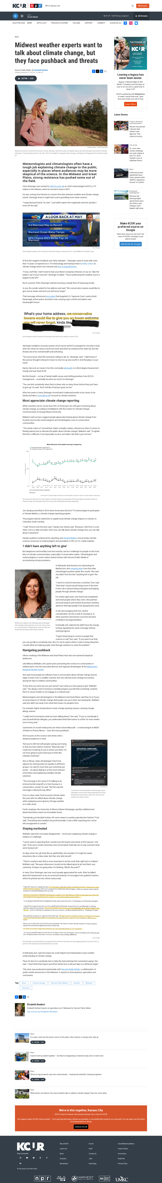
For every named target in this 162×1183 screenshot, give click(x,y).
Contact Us (92, 1154)
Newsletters (64, 1163)
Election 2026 (19, 23)
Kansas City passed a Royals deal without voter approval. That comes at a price (137, 131)
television (26, 988)
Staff (91, 1149)
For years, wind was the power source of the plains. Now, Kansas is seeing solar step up (64, 1037)
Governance (122, 1154)
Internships (93, 1163)
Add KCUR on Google (131, 244)
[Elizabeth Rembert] (20, 1009)
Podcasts (63, 1158)
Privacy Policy (122, 1163)
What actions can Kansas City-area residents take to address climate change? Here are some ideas (68, 1093)
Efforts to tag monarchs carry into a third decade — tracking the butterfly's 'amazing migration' (66, 1074)
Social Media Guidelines (126, 1144)
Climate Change (39, 983)
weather (77, 983)
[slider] (25, 16)
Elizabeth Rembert (41, 70)
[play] (15, 16)
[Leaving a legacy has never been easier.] (130, 53)
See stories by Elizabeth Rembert (42, 1011)
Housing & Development (134, 192)
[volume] (22, 16)
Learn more (130, 104)
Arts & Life (41, 23)
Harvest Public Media (59, 983)
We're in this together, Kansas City (81, 1110)
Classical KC (115, 23)
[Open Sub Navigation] (33, 23)
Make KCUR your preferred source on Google (130, 227)
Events (91, 1144)
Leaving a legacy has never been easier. (130, 76)
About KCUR (64, 1144)
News (29, 23)
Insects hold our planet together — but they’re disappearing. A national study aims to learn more (66, 1056)
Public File (121, 1158)
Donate (143, 6)
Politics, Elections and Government (136, 122)
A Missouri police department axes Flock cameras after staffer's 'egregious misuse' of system (137, 177)
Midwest (89, 983)
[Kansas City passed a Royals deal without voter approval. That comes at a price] (121, 125)
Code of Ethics (123, 1149)
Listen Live (63, 1149)
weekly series (87, 263)
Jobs (90, 1158)
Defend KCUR (81, 1126)
